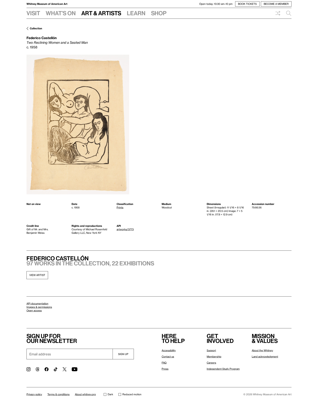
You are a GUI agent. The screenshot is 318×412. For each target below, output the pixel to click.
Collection (36, 28)
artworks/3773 (125, 229)
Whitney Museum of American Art (46, 3)
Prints (120, 207)
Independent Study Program (223, 368)
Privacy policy (34, 394)
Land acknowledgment (265, 356)
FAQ (164, 362)
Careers (211, 362)
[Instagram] (28, 369)
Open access (34, 310)
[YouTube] (74, 369)
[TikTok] (55, 369)
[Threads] (37, 369)
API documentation (37, 303)
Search (287, 13)
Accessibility (169, 350)
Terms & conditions (58, 394)
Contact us (168, 356)
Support (211, 350)
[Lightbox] (77, 124)
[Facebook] (46, 369)
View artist (37, 275)
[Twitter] (64, 369)
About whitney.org (85, 394)
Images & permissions (39, 306)
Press (165, 368)
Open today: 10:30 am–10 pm (216, 3)
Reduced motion (131, 394)
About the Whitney (262, 350)
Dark (110, 394)
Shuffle (277, 13)
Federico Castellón (41, 38)
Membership (214, 356)
